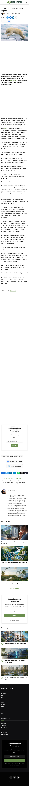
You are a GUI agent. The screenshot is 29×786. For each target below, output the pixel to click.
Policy (2, 706)
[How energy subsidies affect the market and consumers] (14, 636)
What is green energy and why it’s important (13, 583)
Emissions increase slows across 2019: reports (20, 482)
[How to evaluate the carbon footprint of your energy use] (14, 532)
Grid (2, 713)
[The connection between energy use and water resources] (14, 553)
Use (2, 697)
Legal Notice (4, 732)
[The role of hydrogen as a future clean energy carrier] (14, 653)
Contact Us (3, 730)
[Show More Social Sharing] (16, 17)
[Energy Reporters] (14, 2)
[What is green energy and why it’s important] (14, 574)
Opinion (3, 704)
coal (8, 456)
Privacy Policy (4, 734)
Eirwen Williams (7, 13)
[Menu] (2, 2)
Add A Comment (14, 588)
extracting (13, 80)
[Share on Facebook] (10, 17)
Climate (3, 699)
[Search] (27, 2)
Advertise (3, 725)
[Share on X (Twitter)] (7, 17)
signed (6, 128)
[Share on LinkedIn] (13, 17)
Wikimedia (13, 291)
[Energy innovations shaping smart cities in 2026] (14, 670)
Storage (3, 711)
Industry (3, 702)
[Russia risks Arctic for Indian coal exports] (14, 32)
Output (3, 708)
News (2, 695)
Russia (15, 456)
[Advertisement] (14, 58)
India (11, 456)
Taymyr (21, 456)
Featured (3, 693)
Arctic (3, 456)
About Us (3, 723)
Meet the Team (4, 727)
